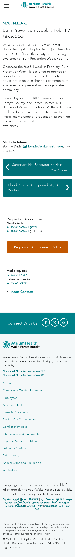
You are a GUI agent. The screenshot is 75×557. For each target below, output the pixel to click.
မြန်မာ (24, 499)
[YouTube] (64, 322)
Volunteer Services (14, 448)
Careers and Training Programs (22, 390)
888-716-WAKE (20, 231)
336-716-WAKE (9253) (24, 227)
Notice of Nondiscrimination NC (24, 371)
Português (64, 502)
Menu (7, 4)
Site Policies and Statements (21, 434)
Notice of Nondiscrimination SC (23, 375)
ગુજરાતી (60, 499)
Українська (50, 506)
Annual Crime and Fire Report (22, 462)
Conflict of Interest (15, 426)
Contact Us (10, 470)
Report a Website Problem (20, 441)
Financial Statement (15, 412)
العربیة (16, 499)
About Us (9, 383)
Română (9, 506)
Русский (20, 506)
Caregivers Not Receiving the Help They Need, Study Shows (42, 167)
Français (50, 499)
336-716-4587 (19, 275)
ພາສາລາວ (45, 502)
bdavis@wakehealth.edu (45, 146)
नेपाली (54, 502)
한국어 (35, 502)
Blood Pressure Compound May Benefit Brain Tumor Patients (40, 187)
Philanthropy (11, 455)
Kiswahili (30, 506)
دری (42, 499)
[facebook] (46, 322)
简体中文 (34, 499)
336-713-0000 (19, 283)
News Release (15, 23)
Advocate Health (13, 405)
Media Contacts (21, 292)
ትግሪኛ (39, 506)
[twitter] (55, 322)
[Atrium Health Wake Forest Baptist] (37, 345)
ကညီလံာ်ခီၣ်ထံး (22, 502)
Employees (10, 398)
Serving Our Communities (19, 419)
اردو (61, 506)
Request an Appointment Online (37, 247)
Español (7, 499)
